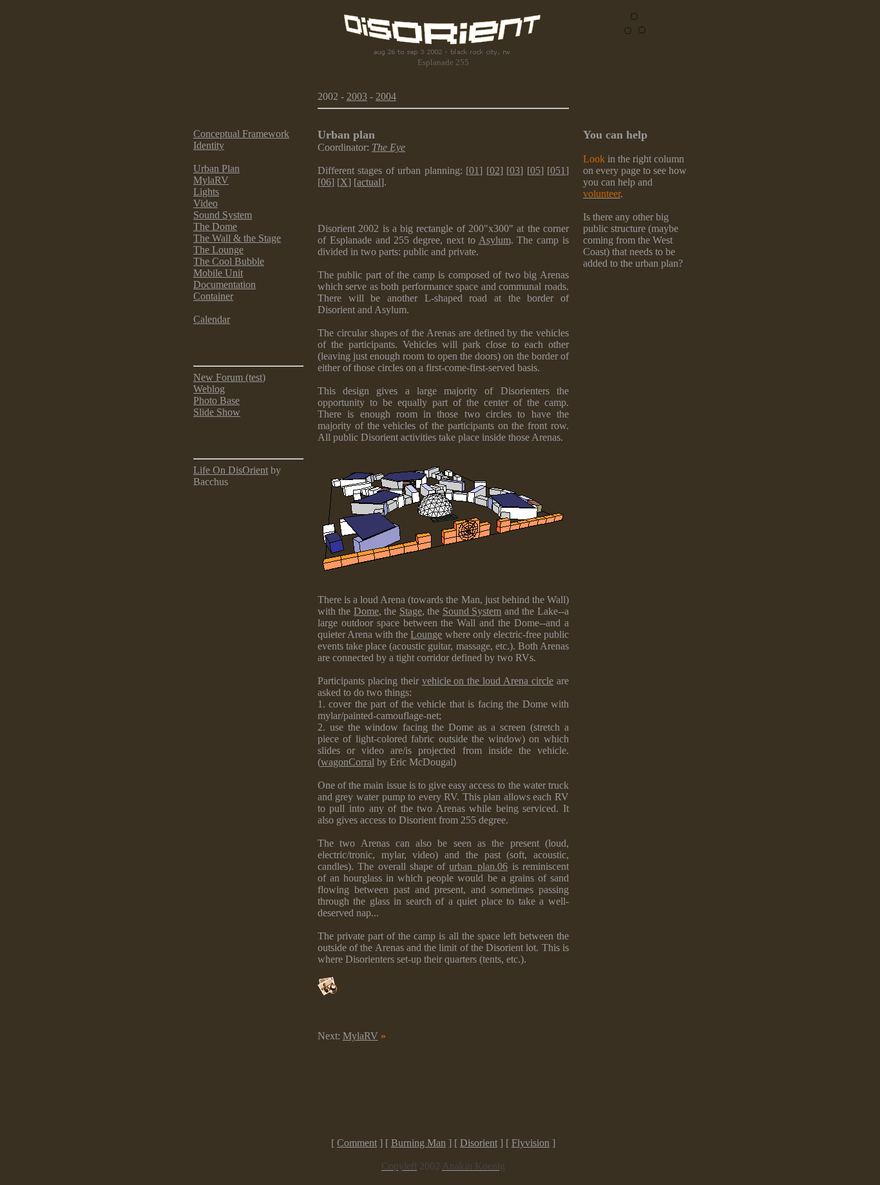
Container (213, 296)
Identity (208, 145)
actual (369, 182)
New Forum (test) (229, 377)
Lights (206, 191)
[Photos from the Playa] (327, 992)
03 (515, 170)
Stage (410, 611)
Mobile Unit (218, 272)
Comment (357, 1142)
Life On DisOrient (230, 470)
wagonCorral (347, 761)
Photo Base (216, 400)
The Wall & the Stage (237, 238)
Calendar (211, 319)
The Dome (215, 226)
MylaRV (211, 180)
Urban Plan (216, 168)
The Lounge (218, 249)
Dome (366, 611)
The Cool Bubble (228, 261)
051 (558, 170)
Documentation (224, 284)
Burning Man (418, 1142)
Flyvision (531, 1142)
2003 (357, 96)
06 (326, 182)
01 (474, 170)
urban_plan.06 (478, 866)
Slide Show (216, 412)
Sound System (222, 214)
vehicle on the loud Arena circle (487, 680)
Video (205, 203)
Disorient (478, 1142)
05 (535, 170)
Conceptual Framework (241, 133)
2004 (386, 96)
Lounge (426, 634)
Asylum (495, 240)
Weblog (209, 388)
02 (495, 170)
